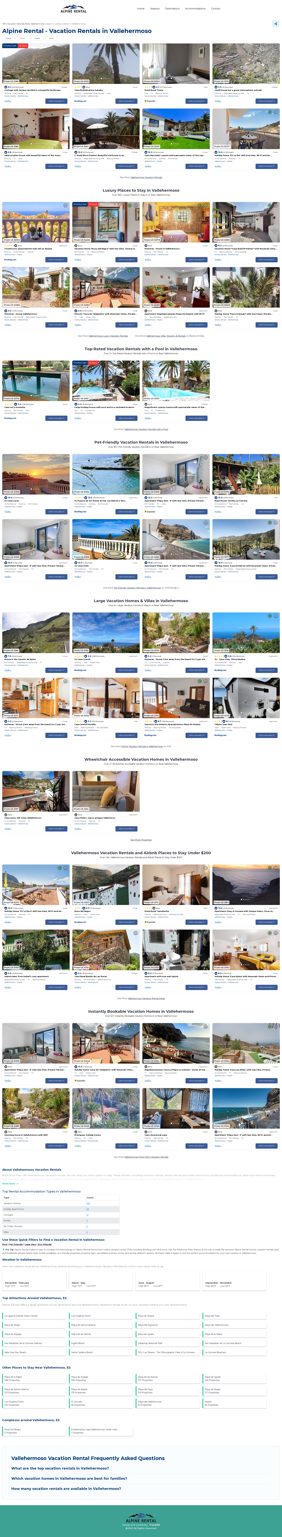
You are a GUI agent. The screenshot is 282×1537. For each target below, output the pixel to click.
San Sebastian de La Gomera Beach (223, 1343)
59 (88, 1209)
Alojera (159, 161)
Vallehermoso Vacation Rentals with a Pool (146, 429)
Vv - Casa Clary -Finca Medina (230, 659)
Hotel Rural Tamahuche (157, 911)
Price (22, 38)
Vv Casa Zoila (81, 566)
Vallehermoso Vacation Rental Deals (146, 998)
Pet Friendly (16, 1244)
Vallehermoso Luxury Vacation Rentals (108, 336)
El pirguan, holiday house (87, 1135)
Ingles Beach (78, 1343)
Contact (215, 8)
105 (88, 1203)
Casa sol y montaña (14, 407)
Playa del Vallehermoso (217, 1325)
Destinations (172, 8)
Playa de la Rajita (213, 1334)
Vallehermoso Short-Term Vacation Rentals (146, 1157)
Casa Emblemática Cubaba (88, 90)
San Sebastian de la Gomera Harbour (23, 1343)
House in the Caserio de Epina (20, 659)
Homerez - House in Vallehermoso (162, 248)
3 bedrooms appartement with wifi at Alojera (28, 248)
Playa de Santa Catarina (83, 1325)
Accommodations (195, 8)
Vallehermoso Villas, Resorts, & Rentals (166, 336)
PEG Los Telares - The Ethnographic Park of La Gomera (166, 1352)
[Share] (276, 23)
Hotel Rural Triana (154, 90)
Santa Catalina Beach (82, 1352)
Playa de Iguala (146, 1334)
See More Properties (141, 840)
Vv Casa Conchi (82, 659)
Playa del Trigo (212, 1316)
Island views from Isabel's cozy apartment (26, 976)
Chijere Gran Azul (223, 724)
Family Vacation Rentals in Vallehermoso (142, 746)
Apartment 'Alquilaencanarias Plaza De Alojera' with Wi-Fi (174, 314)
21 (88, 1215)
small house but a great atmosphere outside (238, 90)
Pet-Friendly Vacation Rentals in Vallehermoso (137, 588)
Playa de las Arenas (81, 1334)
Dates (8, 38)
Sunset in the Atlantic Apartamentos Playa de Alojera (172, 724)
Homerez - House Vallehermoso (20, 314)
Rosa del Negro (82, 911)
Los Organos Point (80, 1316)
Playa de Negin (12, 1325)
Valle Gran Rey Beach (15, 1352)
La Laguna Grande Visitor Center (21, 1316)
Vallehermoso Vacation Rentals (146, 177)
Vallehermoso (23, 96)
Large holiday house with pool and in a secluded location (104, 407)
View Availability (56, 101)
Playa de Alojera (146, 1316)
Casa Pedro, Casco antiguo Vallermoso (94, 818)
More (51, 38)
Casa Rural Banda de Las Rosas (90, 976)
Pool (4, 1244)
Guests (37, 38)
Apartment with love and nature (161, 976)
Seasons (155, 8)
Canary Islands (10, 96)
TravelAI (154, 1524)
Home (141, 8)
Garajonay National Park (150, 1343)
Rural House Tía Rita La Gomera (231, 501)
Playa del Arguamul (148, 1325)
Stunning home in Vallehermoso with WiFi (26, 1135)
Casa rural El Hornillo (85, 724)
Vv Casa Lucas (11, 501)
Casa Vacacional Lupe (156, 1135)
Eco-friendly (45, 1244)
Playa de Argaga (12, 1334)
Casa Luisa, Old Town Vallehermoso (22, 818)
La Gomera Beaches (215, 1352)
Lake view (30, 1244)
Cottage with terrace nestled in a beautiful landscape (32, 90)
